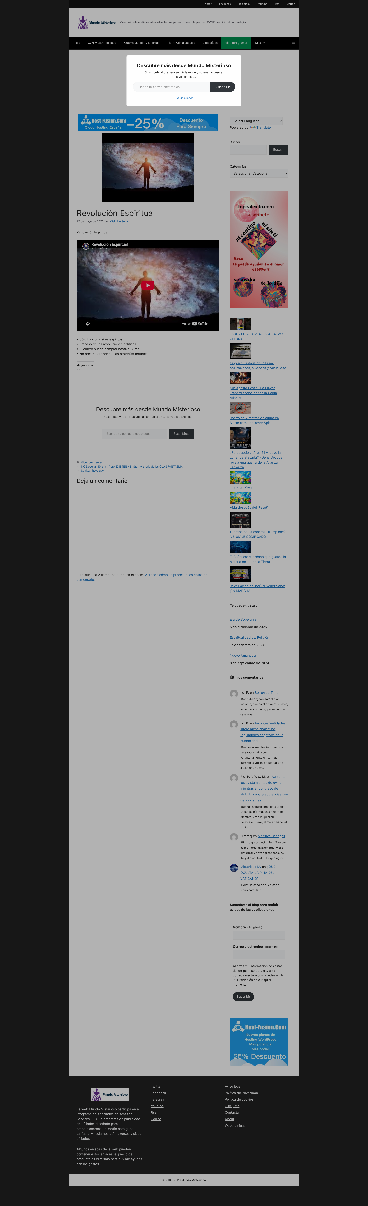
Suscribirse (223, 87)
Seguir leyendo (184, 97)
